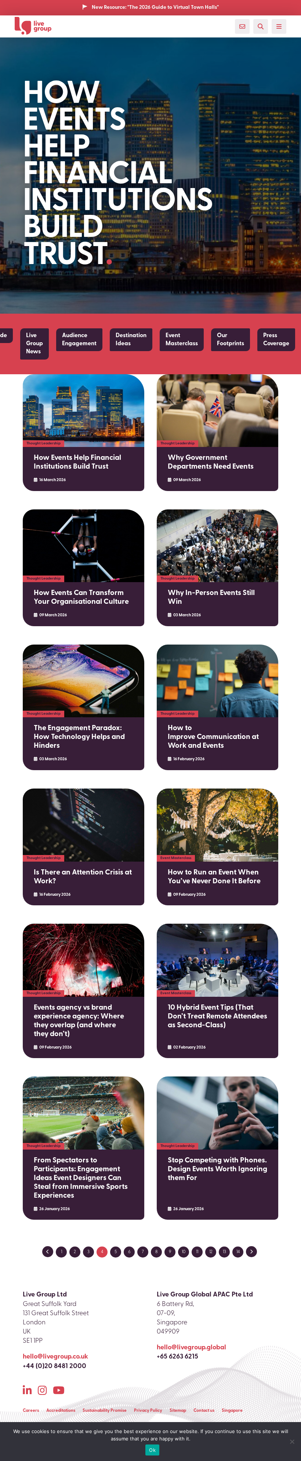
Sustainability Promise (105, 1410)
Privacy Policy (148, 1410)
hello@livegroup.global (191, 1348)
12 (211, 1252)
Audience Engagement (79, 340)
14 (238, 1252)
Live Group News (34, 344)
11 (197, 1252)
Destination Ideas (131, 340)
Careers (31, 1410)
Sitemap (178, 1410)
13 (224, 1252)
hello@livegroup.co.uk (55, 1357)
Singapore (232, 1410)
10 (183, 1252)
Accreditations (60, 1410)
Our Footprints (230, 340)
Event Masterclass (182, 340)
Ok (152, 1450)
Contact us (203, 1410)
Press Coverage (276, 340)
